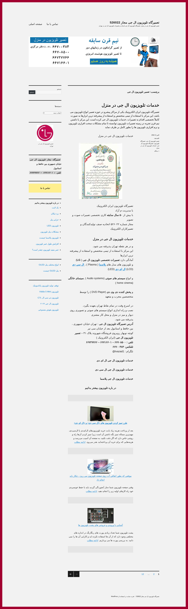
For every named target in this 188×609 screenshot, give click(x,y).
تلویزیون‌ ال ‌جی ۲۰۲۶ (49, 304)
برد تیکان (55, 213)
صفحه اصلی (35, 24)
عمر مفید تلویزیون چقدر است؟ (45, 250)
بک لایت (55, 207)
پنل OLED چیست (51, 271)
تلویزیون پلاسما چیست (49, 238)
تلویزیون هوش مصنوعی (48, 310)
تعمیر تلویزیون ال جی (152, 141)
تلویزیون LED (53, 226)
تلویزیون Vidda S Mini (49, 291)
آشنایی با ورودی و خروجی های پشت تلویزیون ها (100, 525)
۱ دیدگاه (156, 151)
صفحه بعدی (71, 574)
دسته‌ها (58, 106)
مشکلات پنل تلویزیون (49, 232)
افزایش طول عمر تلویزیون (47, 244)
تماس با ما (52, 24)
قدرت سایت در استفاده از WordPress (122, 596)
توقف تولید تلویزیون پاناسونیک (46, 285)
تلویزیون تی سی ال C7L (48, 298)
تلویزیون (156, 138)
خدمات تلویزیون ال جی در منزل (130, 105)
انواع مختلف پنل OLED (49, 265)
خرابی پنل (54, 220)
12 (142, 574)
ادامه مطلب (79, 442)
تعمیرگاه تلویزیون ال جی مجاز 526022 (134, 22)
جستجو (59, 89)
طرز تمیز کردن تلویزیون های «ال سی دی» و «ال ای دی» (100, 423)
